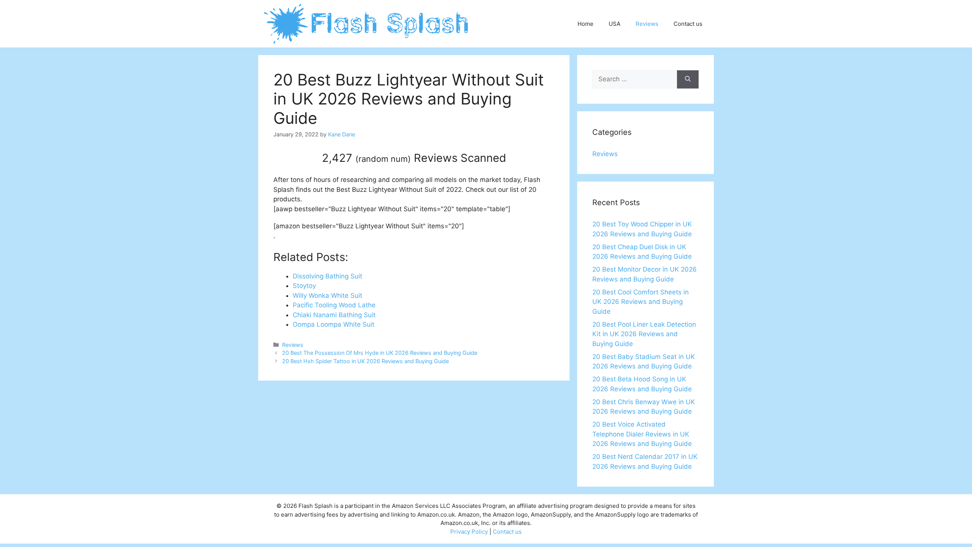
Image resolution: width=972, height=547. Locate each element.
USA (614, 23)
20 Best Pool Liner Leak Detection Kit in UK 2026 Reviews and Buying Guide (644, 334)
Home (585, 23)
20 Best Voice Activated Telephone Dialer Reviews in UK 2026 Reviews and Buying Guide (642, 434)
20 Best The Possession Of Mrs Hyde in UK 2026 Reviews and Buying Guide (379, 352)
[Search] (688, 79)
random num (383, 159)
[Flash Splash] (367, 23)
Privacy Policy (469, 531)
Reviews (647, 23)
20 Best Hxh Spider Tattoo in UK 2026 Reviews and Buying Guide (365, 361)
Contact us (688, 23)
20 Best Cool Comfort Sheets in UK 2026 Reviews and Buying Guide (640, 301)
